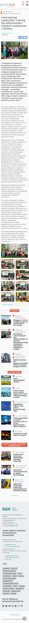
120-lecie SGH (7, 586)
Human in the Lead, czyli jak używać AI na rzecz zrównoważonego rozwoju (20, 393)
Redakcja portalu (11, 544)
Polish (23, 2)
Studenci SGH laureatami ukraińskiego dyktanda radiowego (18, 457)
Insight (14, 576)
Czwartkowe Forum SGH (10, 583)
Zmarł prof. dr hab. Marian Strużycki (20, 434)
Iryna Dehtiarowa (6, 33)
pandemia (6, 568)
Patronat (8, 559)
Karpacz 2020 (16, 591)
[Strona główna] (7, 4)
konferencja (6, 576)
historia (13, 594)
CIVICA (20, 573)
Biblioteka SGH (7, 581)
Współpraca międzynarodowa (12, 13)
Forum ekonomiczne (9, 578)
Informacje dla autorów (13, 546)
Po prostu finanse (8, 589)
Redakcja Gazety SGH (12, 556)
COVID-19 (14, 568)
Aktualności (18, 376)
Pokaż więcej (14, 495)
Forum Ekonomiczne (21, 402)
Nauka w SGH (19, 480)
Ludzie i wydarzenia (21, 466)
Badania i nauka (20, 358)
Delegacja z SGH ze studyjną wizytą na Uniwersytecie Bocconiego (20, 322)
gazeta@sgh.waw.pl (12, 526)
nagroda (21, 586)
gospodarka (19, 589)
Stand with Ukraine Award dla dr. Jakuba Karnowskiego (20, 472)
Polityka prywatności (14, 614)
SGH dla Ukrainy (8, 12)
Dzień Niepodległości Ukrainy (19, 380)
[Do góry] (24, 618)
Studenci (17, 388)
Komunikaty (18, 431)
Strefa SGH (6, 591)
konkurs (21, 576)
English (27, 2)
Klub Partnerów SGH (9, 571)
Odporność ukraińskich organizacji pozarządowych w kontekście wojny (20, 487)
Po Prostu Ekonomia (9, 573)
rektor (15, 586)
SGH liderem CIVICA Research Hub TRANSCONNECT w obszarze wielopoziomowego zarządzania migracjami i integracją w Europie (20, 341)
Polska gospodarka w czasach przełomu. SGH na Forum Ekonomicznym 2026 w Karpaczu (20, 422)
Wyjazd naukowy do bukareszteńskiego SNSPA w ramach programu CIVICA (20, 363)
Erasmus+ (6, 594)
